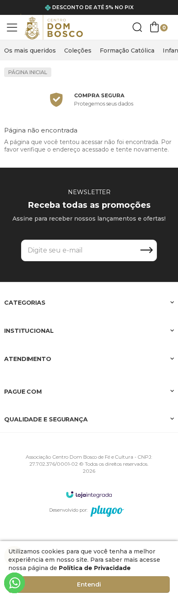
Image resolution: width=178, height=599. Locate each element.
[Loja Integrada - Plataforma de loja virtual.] (89, 494)
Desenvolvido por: (68, 510)
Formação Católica (127, 50)
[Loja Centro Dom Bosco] (54, 27)
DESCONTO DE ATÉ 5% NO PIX (93, 7)
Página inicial (27, 72)
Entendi (89, 584)
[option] (127, 50)
